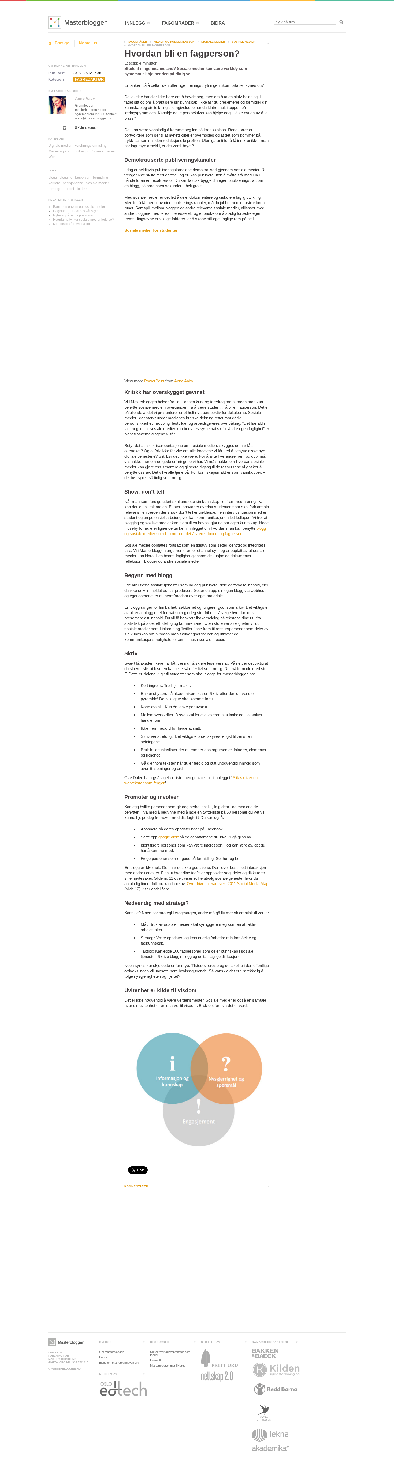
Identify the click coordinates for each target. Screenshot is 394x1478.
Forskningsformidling (90, 146)
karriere (54, 183)
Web (52, 157)
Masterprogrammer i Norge (167, 1365)
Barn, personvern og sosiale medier (79, 207)
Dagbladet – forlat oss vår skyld (76, 211)
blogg (53, 177)
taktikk (82, 189)
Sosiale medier (243, 41)
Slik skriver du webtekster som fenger (170, 1353)
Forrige (62, 43)
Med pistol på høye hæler (71, 224)
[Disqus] (196, 1262)
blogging (66, 177)
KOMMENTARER (136, 1186)
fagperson (82, 177)
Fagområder (137, 41)
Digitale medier (213, 41)
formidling (100, 177)
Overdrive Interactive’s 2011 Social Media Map (227, 883)
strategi (54, 189)
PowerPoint (154, 381)
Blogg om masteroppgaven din (119, 1362)
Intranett (155, 1360)
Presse (104, 1357)
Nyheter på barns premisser (73, 215)
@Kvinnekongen (86, 128)
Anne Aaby (183, 381)
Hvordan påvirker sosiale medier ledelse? (83, 219)
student (68, 189)
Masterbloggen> (66, 1342)
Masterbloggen (77, 22)
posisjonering (73, 183)
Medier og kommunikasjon (174, 41)
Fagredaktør (89, 79)
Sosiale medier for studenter (150, 230)
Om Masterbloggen (111, 1351)
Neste (85, 43)
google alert (168, 837)
